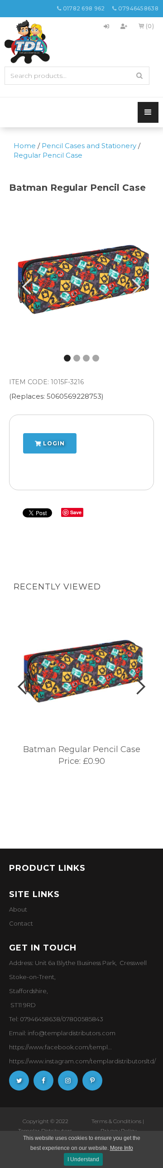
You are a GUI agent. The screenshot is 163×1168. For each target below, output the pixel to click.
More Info (121, 1148)
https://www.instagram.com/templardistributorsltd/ (82, 1061)
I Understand (83, 1159)
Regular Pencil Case (48, 155)
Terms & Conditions (116, 1121)
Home (25, 145)
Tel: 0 (16, 1019)
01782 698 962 (81, 8)
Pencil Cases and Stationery (89, 145)
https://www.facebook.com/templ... (60, 1047)
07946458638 (135, 8)
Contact (21, 923)
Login (53, 443)
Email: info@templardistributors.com (62, 1033)
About (18, 909)
